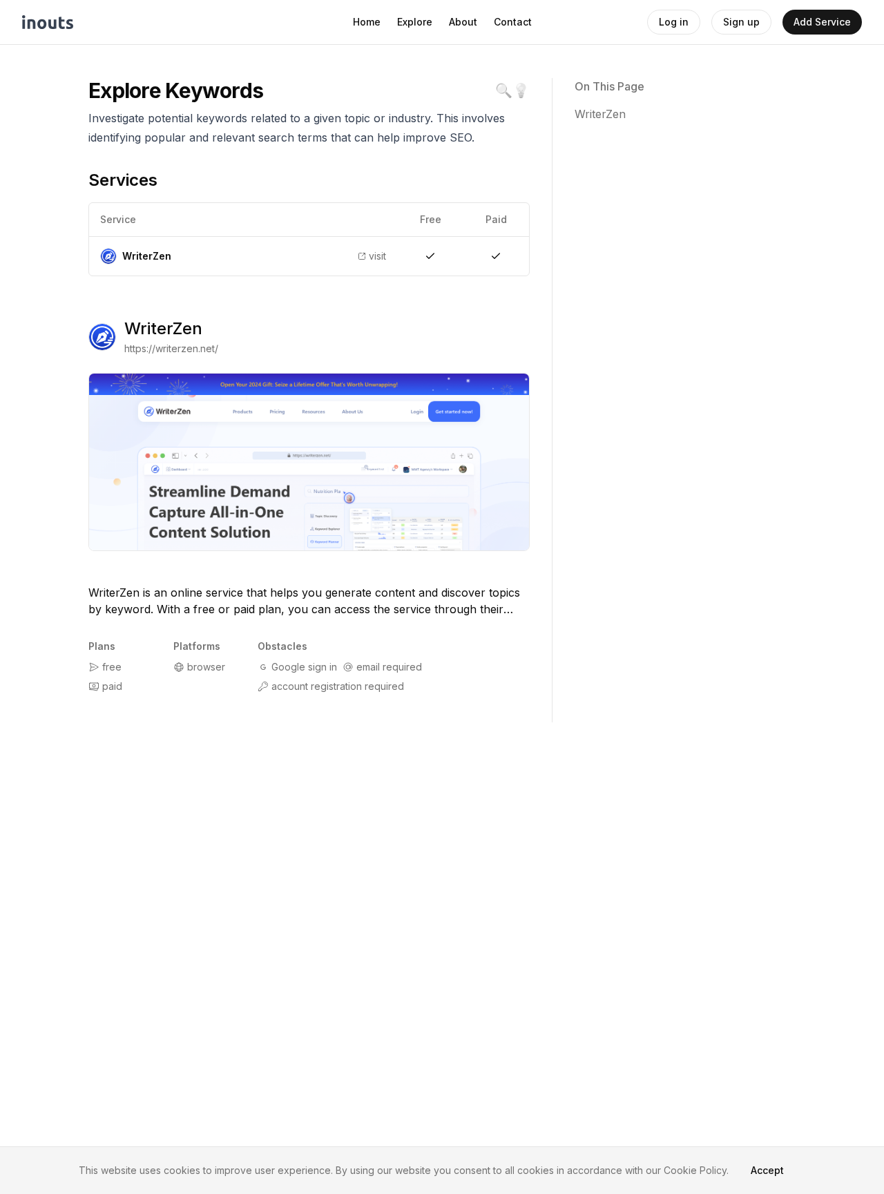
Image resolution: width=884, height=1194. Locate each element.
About (463, 22)
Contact (513, 22)
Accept (767, 1170)
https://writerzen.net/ (171, 348)
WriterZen (163, 328)
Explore (414, 22)
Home (367, 22)
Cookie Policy (695, 1170)
